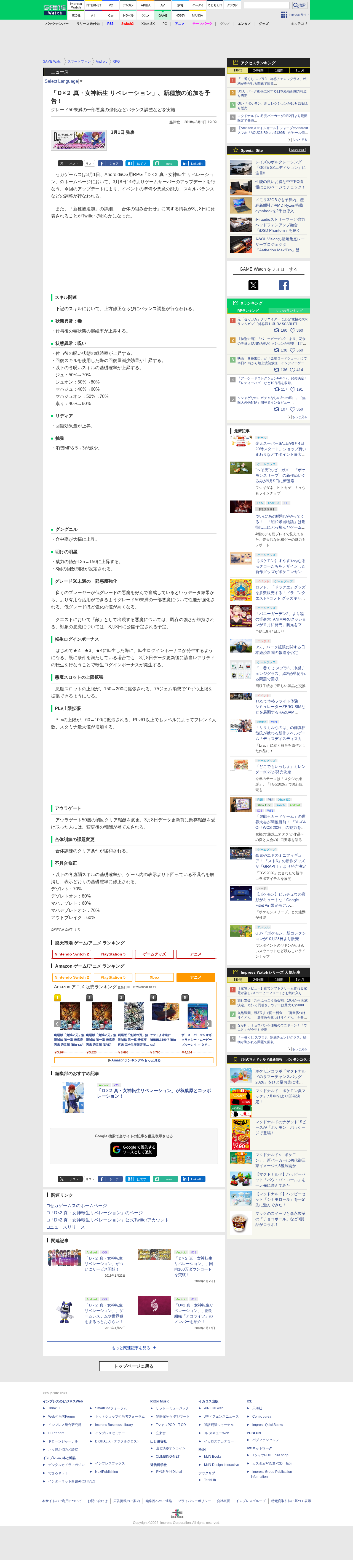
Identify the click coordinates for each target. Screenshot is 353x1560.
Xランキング (252, 303)
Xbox (154, 977)
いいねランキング (289, 311)
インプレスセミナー (110, 1433)
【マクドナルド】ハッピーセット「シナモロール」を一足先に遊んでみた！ (280, 1199)
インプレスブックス (110, 1463)
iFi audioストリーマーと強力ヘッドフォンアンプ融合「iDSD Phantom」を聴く (280, 225)
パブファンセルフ (265, 1440)
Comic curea (261, 1416)
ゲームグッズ (154, 954)
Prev (58, 1023)
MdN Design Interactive (221, 1465)
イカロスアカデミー (219, 1441)
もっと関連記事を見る (131, 1348)
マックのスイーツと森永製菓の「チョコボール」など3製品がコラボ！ (280, 1219)
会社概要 (223, 1501)
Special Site (252, 150)
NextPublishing (106, 1472)
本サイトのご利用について (62, 1501)
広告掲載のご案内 (126, 1501)
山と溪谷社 (158, 1441)
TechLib (210, 1480)
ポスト (74, 163)
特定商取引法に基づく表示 (291, 1501)
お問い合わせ (98, 1501)
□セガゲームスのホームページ (77, 1205)
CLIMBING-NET (168, 1456)
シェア (114, 163)
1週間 (279, 70)
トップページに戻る (134, 1366)
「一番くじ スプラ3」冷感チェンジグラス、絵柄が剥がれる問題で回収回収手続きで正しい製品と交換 (271, 83)
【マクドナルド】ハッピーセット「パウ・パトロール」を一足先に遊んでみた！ (280, 1180)
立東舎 (161, 1433)
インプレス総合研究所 (64, 1425)
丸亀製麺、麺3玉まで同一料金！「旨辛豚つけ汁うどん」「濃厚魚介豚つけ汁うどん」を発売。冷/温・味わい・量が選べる (271, 1017)
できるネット (58, 1473)
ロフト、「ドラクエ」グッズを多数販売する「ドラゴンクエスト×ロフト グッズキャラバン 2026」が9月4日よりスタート (280, 598)
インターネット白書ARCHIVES (71, 1481)
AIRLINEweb (213, 1408)
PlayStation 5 (113, 954)
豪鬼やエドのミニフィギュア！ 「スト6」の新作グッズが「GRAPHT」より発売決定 (280, 861)
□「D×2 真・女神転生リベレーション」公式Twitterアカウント (108, 1220)
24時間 (258, 70)
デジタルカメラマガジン (66, 1465)
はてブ (141, 163)
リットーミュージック (172, 1408)
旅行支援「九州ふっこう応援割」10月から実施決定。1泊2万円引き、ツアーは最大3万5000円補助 (272, 1005)
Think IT (54, 1408)
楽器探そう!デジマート (173, 1416)
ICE (249, 1401)
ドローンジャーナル (63, 1441)
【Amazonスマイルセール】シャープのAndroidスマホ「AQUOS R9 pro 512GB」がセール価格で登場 (272, 132)
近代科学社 (158, 1465)
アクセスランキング (258, 63)
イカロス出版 (208, 1401)
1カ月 (300, 70)
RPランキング (248, 311)
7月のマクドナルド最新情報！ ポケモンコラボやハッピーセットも (275, 1061)
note (169, 163)
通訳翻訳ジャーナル (219, 1425)
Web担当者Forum (61, 1416)
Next (209, 1023)
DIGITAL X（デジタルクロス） (117, 1441)
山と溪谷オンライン (171, 1448)
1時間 (238, 70)
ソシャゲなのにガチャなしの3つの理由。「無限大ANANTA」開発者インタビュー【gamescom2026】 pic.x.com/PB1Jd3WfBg (271, 402)
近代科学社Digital (169, 1472)
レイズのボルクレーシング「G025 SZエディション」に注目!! (280, 167)
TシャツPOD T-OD (171, 1425)
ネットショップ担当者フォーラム (120, 1416)
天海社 (257, 1408)
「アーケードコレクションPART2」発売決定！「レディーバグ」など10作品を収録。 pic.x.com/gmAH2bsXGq (272, 383)
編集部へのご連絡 (159, 1501)
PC (164, 24)
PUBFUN (254, 1433)
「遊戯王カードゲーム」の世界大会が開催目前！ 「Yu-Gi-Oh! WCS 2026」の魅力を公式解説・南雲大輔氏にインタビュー (280, 827)
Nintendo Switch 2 (72, 954)
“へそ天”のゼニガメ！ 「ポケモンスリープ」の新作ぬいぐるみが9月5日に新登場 (280, 475)
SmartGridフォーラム (111, 1408)
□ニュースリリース (66, 1227)
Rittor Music (159, 1401)
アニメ (196, 954)
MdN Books (212, 1456)
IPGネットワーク (259, 1448)
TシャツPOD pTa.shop (270, 1455)
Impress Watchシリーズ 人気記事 (270, 972)
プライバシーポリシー (194, 1501)
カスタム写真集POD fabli (272, 1463)
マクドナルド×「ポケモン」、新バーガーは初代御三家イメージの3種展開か (280, 1160)
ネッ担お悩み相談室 (63, 1450)
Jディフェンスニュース (221, 1416)
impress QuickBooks (267, 1425)
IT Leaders (56, 1433)
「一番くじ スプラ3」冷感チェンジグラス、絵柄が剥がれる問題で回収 (280, 673)
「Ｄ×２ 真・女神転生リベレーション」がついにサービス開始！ (104, 1263)
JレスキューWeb (216, 1433)
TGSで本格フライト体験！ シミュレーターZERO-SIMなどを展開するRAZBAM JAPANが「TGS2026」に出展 (280, 712)
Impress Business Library (114, 1425)
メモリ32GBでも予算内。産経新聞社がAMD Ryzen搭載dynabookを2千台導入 (279, 205)
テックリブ (207, 1473)
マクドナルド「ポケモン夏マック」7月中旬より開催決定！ (280, 1096)
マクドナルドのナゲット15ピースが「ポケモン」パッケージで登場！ (280, 1127)
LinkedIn (196, 163)
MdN (202, 1450)
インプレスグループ (251, 1501)
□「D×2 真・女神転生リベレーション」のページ (95, 1212)
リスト (90, 163)
